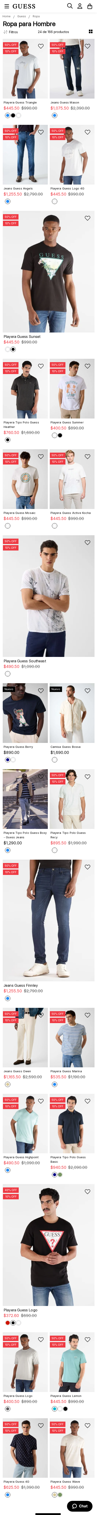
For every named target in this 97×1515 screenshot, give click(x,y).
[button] (70, 6)
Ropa (36, 16)
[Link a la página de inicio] (6, 16)
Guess (21, 16)
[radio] (91, 32)
